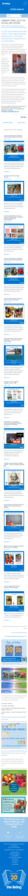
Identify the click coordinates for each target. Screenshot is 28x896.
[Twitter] (23, 117)
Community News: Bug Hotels (11, 176)
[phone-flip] (20, 832)
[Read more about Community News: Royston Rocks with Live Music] (14, 314)
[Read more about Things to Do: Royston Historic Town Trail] (14, 397)
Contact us (15, 862)
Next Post (22, 122)
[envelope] (8, 832)
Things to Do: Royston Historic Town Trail (11, 382)
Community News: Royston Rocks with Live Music (13, 299)
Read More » (7, 171)
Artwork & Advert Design (15, 857)
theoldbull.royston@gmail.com (10, 111)
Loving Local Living (14, 27)
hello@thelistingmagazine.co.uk (19, 636)
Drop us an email (8, 837)
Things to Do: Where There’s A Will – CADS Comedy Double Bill (14, 464)
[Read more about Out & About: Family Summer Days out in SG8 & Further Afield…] (14, 521)
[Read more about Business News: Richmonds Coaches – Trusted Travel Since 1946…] (14, 355)
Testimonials (15, 861)
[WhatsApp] (26, 117)
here (25, 632)
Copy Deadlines (15, 855)
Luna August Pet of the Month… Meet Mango (12, 586)
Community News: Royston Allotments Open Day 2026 (13, 136)
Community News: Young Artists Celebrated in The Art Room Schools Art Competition (13, 218)
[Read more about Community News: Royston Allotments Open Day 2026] (14, 151)
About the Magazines (15, 854)
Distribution (15, 859)
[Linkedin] (24, 117)
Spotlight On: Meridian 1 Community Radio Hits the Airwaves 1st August (13, 423)
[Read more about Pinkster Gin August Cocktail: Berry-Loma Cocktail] (14, 561)
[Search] (20, 15)
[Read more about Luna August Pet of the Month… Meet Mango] (14, 601)
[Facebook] (21, 117)
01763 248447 (7, 636)
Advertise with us (15, 852)
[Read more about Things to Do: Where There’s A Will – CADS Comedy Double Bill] (14, 479)
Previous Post (6, 122)
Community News (14, 26)
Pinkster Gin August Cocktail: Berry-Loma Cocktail (14, 546)
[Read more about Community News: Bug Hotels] (14, 191)
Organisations (22, 27)
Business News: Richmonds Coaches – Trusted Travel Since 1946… (13, 340)
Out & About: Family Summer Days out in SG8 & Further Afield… (14, 506)
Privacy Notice (15, 864)
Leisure (7, 27)
